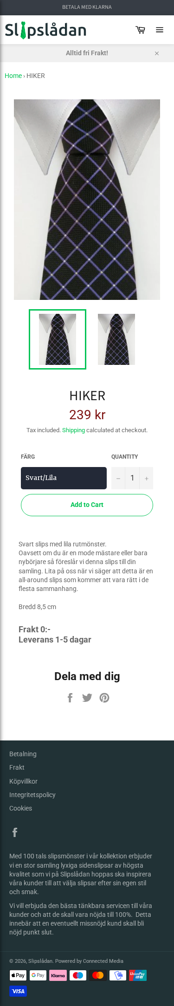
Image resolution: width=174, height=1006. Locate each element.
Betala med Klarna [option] (87, 7)
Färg (28, 457)
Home (13, 75)
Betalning (23, 754)
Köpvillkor (23, 781)
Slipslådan (40, 961)
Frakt (17, 767)
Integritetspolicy (32, 794)
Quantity (124, 457)
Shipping (73, 430)
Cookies (20, 808)
